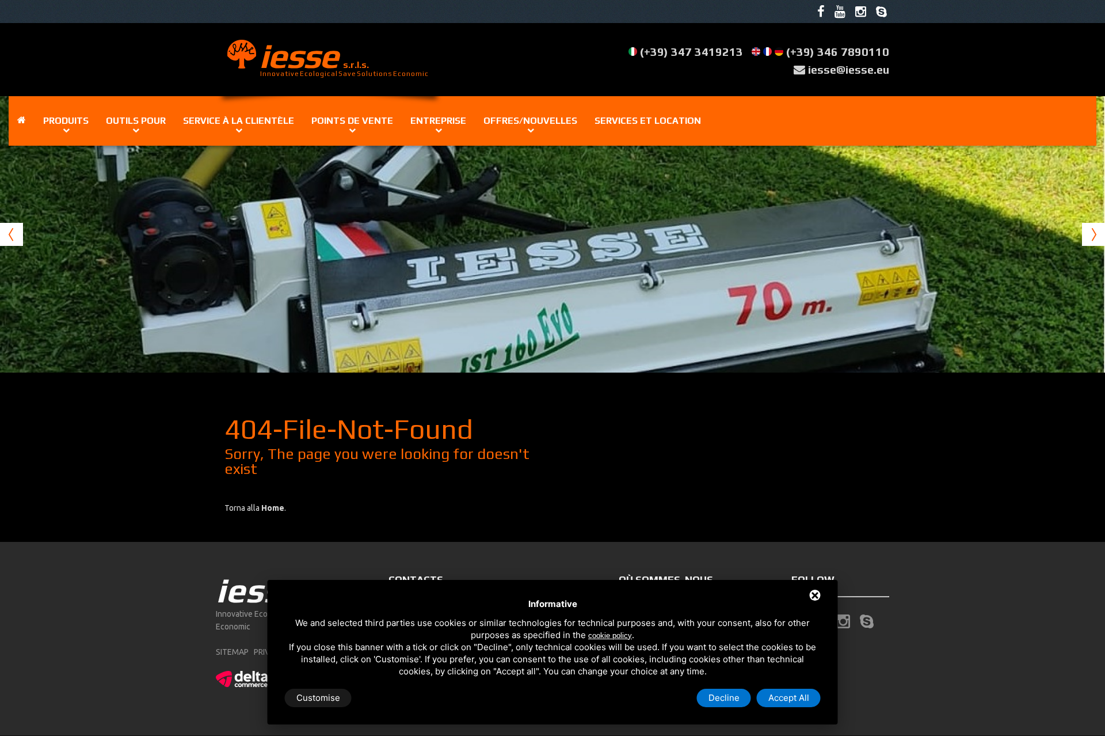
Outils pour (136, 120)
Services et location (648, 120)
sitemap (232, 652)
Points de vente (352, 120)
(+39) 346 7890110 (837, 51)
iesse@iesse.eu (848, 69)
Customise (318, 697)
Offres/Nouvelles (530, 120)
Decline (724, 697)
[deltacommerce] (242, 677)
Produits (66, 120)
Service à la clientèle (238, 120)
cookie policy (610, 635)
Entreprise (438, 120)
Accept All (788, 697)
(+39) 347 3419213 (691, 51)
